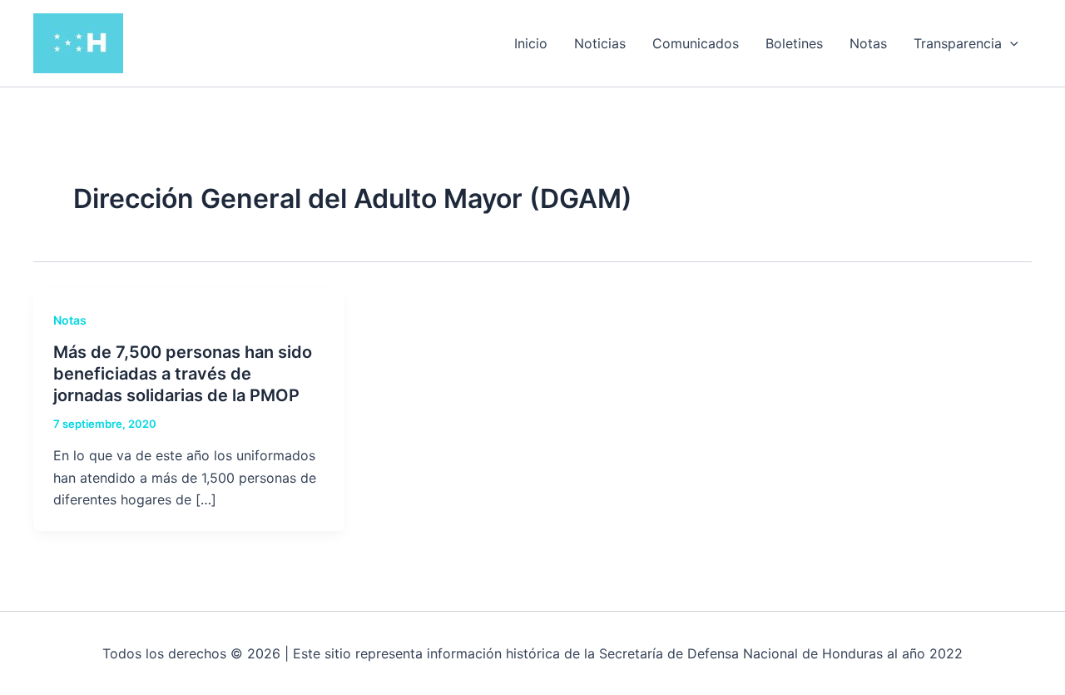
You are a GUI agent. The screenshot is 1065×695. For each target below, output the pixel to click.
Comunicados (695, 43)
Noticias (600, 43)
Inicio (530, 43)
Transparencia (958, 43)
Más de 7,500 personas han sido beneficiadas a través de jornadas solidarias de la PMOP (182, 373)
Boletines (794, 43)
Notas (868, 43)
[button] (1010, 43)
